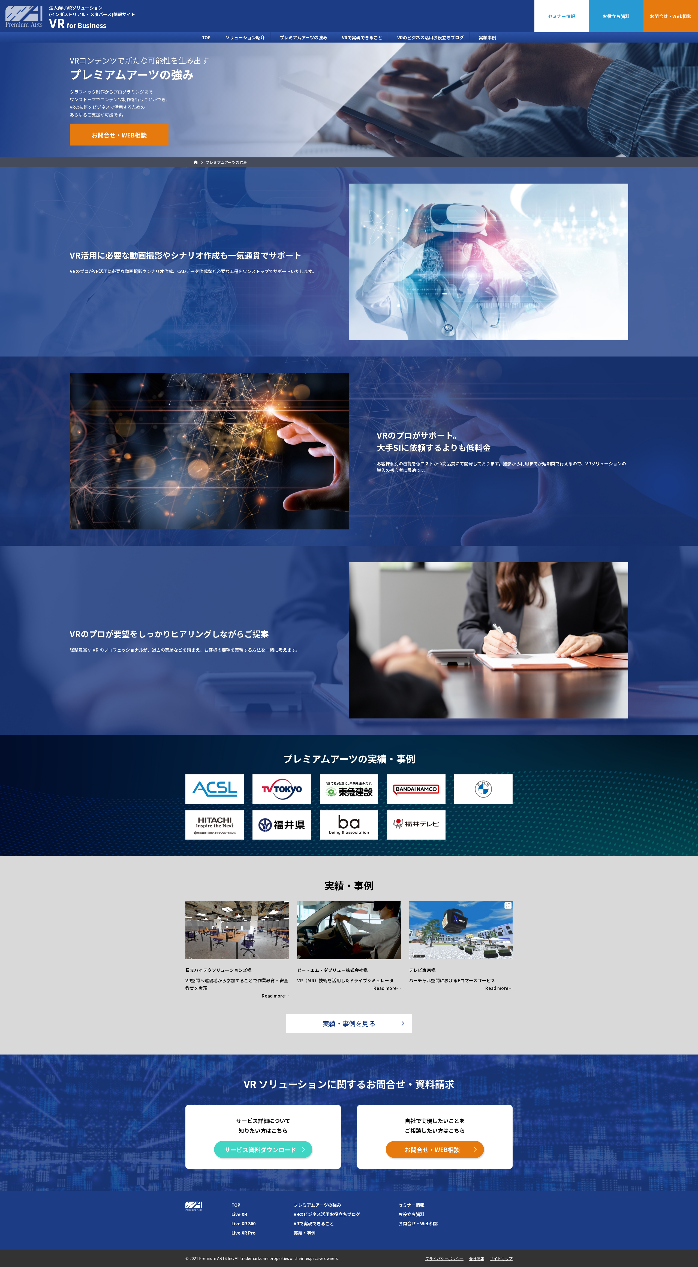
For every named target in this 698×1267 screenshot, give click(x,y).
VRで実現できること (362, 37)
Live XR (239, 1214)
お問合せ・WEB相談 (119, 134)
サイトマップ (501, 1258)
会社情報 (476, 1258)
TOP (206, 37)
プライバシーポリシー (444, 1258)
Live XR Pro (243, 1232)
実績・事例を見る (349, 1023)
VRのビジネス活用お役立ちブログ (430, 37)
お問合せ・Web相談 (670, 16)
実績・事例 (304, 1232)
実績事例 (487, 37)
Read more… (275, 995)
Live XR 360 (243, 1223)
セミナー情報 (561, 16)
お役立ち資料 (616, 16)
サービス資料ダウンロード (260, 1149)
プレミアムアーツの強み (303, 37)
